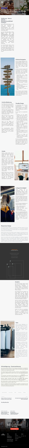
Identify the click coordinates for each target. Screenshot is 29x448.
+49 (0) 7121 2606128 (10, 440)
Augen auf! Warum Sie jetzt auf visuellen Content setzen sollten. (5, 413)
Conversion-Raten (10, 392)
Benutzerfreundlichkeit (4, 392)
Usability (15, 392)
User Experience (20, 392)
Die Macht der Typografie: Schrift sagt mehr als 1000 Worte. (14, 413)
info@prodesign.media (10, 439)
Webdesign (24, 392)
